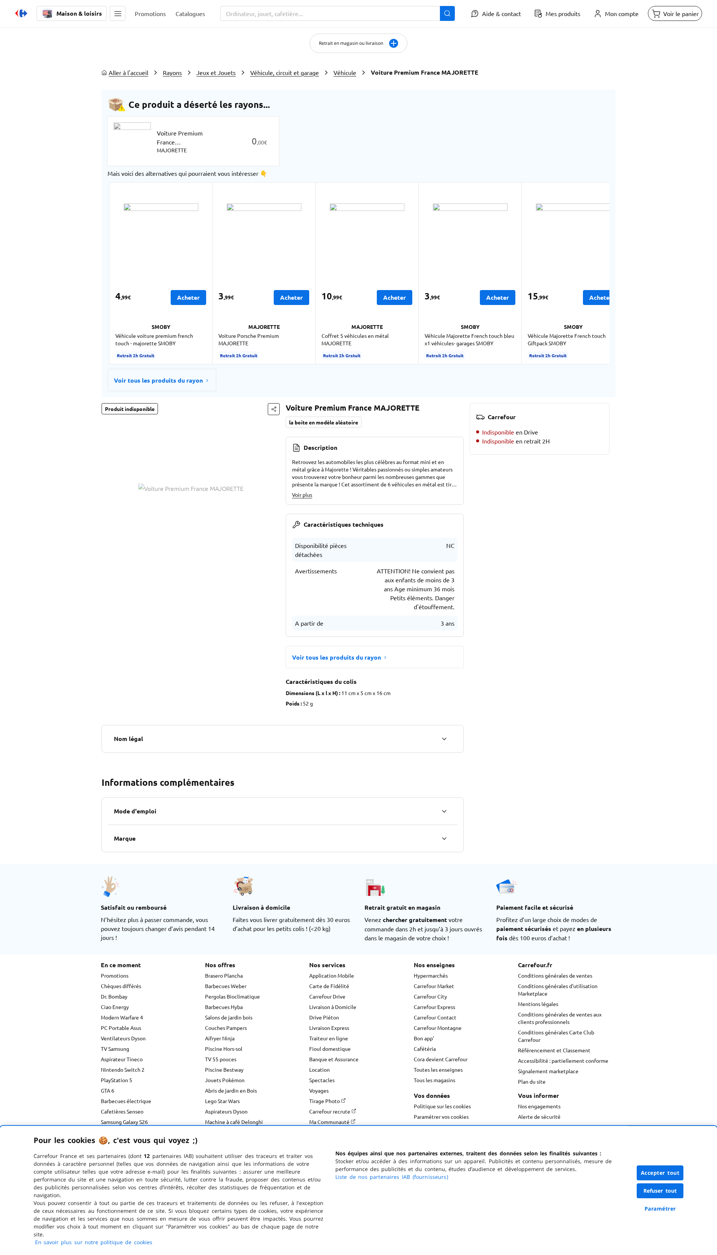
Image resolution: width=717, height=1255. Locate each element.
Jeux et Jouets (216, 72)
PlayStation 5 (116, 1080)
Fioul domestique (330, 1048)
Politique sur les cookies (442, 1106)
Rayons (172, 72)
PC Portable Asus (121, 1027)
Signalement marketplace (548, 1071)
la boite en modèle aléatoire (323, 422)
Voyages (319, 1090)
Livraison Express (329, 1027)
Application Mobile (331, 975)
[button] (117, 13)
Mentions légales (538, 1003)
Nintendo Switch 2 (123, 1069)
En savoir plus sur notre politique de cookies (93, 1242)
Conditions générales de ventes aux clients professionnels (560, 1018)
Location (319, 1069)
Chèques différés (121, 985)
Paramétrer (660, 1208)
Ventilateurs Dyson (123, 1038)
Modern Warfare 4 (122, 1017)
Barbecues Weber (225, 985)
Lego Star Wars (222, 1100)
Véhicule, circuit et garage (284, 72)
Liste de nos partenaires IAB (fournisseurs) (391, 1176)
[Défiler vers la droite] (591, 273)
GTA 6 (107, 1090)
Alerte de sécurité (539, 1116)
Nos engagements (539, 1106)
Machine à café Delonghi (234, 1121)
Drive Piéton (324, 1017)
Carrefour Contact (435, 1017)
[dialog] (358, 1190)
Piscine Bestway (224, 1069)
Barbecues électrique (126, 1100)
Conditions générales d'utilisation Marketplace (558, 989)
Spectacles (322, 1080)
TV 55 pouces (220, 1059)
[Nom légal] (444, 738)
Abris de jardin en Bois (231, 1090)
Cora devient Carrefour (441, 1059)
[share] (274, 409)
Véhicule (344, 72)
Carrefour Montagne (438, 1027)
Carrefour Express (434, 1006)
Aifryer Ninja (220, 1038)
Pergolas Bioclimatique (232, 996)
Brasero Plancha (224, 975)
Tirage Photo (325, 1100)
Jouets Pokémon (225, 1080)
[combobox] (337, 13)
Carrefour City (430, 996)
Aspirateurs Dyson (226, 1111)
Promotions (114, 975)
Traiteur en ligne (328, 1038)
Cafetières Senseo (122, 1111)
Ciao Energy (115, 1006)
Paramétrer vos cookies (441, 1116)
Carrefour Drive (327, 996)
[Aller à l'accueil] (21, 13)
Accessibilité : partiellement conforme (563, 1060)
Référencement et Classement (554, 1050)
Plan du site (532, 1081)
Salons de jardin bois (228, 1017)
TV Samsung (115, 1048)
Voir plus (302, 494)
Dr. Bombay (114, 996)
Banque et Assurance (333, 1059)
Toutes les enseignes (438, 1069)
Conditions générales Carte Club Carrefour (556, 1036)
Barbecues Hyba (224, 1006)
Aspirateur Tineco (122, 1059)
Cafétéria (425, 1048)
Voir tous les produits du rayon (158, 380)
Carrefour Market (434, 985)
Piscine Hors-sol (223, 1048)
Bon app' (424, 1038)
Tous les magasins (434, 1080)
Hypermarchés (431, 975)
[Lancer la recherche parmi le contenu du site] (447, 13)
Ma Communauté (330, 1121)
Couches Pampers (226, 1027)
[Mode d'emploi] (444, 811)
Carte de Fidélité (329, 985)
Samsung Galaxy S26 (124, 1121)
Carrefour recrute (330, 1111)
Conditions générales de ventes (555, 975)
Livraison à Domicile (332, 1006)
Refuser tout (660, 1190)
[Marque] (444, 838)
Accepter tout (660, 1172)
